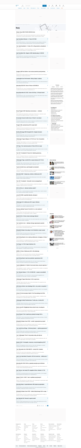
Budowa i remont (59, 428)
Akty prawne (34, 434)
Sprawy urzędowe (34, 428)
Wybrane (61, 86)
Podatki (17, 425)
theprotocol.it (58, 440)
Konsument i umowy (35, 427)
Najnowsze (57, 86)
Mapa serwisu (60, 445)
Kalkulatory (54, 107)
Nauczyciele (25, 437)
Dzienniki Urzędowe (35, 437)
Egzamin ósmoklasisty (27, 441)
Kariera (44, 445)
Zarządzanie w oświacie (27, 439)
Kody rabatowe (59, 437)
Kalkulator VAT (42, 437)
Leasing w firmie (42, 429)
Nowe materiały (53, 160)
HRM (24, 430)
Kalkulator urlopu (53, 112)
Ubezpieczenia (26, 427)
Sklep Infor (33, 430)
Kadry (24, 8)
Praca (33, 429)
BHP (24, 429)
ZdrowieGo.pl (59, 435)
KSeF (62, 8)
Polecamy (52, 213)
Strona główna (18, 24)
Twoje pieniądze (43, 8)
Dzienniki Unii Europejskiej (35, 438)
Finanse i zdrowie (42, 430)
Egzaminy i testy (26, 438)
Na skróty (58, 434)
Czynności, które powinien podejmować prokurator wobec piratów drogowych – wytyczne (57, 94)
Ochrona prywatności (22, 445)
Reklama (55, 445)
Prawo (38, 8)
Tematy (24, 24)
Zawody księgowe (18, 429)
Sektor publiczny (33, 8)
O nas (17, 445)
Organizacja (17, 435)
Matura (25, 440)
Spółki (41, 426)
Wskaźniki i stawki (51, 434)
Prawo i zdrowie (34, 431)
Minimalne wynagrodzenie (52, 436)
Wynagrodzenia (26, 426)
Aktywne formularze (56, 115)
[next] (47, 405)
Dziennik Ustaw (34, 435)
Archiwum (58, 436)
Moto (48, 8)
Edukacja (58, 8)
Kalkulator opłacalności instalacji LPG (56, 110)
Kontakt (51, 445)
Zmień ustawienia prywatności (32, 445)
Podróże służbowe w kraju (55, 128)
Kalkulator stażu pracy (43, 439)
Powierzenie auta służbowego (55, 119)
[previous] (37, 405)
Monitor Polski (34, 436)
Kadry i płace (17, 439)
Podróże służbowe (51, 438)
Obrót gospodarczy (18, 427)
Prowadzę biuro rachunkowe (52, 426)
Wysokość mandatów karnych (55, 127)
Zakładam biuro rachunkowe (52, 425)
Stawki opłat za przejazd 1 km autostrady (57, 126)
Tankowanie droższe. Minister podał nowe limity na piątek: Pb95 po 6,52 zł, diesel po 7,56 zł (57, 91)
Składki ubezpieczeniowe (52, 437)
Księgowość (20, 8)
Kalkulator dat (42, 435)
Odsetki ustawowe (51, 439)
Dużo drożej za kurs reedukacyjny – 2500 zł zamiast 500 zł (57, 98)
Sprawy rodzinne (34, 425)
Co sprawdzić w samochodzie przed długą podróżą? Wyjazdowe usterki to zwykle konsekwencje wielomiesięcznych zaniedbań (57, 96)
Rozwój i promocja (18, 438)
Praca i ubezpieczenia (43, 427)
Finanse (58, 427)
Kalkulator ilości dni (43, 436)
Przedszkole (25, 435)
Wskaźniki (54, 123)
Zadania (17, 437)
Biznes (28, 8)
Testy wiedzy (25, 442)
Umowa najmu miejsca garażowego (56, 118)
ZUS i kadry (17, 428)
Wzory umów (58, 438)
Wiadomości (58, 425)
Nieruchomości (52, 8)
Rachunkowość (18, 426)
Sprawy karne (34, 426)
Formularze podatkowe (60, 439)
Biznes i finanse (42, 425)
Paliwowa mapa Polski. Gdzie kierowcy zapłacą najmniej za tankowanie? (56, 103)
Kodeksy (33, 440)
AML (49, 430)
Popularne (53, 86)
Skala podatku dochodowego (52, 440)
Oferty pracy (58, 441)
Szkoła (25, 436)
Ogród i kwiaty (59, 429)
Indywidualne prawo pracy (27, 425)
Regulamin (40, 445)
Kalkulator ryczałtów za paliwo (55, 111)
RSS (47, 445)
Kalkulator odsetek (42, 438)
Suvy (28, 24)
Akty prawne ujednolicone (35, 439)
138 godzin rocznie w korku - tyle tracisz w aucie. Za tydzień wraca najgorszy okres (57, 89)
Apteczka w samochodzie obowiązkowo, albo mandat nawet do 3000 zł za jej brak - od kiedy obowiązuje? (57, 101)
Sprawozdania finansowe (52, 429)
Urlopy (25, 428)
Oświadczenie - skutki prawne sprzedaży (57, 120)
